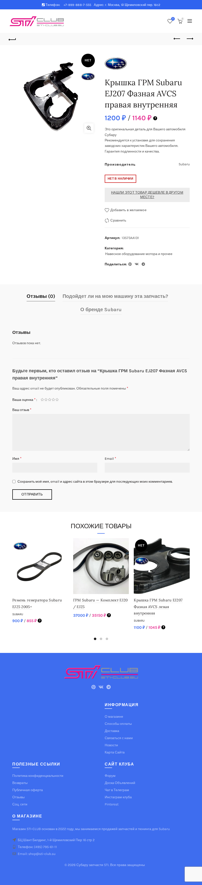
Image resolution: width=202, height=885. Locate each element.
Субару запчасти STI (92, 865)
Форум (110, 776)
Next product (190, 39)
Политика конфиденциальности (37, 776)
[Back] (12, 39)
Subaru (17, 614)
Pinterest (111, 804)
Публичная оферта (27, 790)
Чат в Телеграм (117, 790)
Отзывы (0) (41, 296)
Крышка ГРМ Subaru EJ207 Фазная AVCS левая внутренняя (158, 606)
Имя (17, 458)
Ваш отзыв (22, 409)
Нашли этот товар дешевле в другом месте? (147, 194)
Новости (111, 745)
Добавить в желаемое (128, 210)
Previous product (177, 39)
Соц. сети (19, 804)
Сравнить (118, 220)
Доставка (112, 731)
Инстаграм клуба (118, 797)
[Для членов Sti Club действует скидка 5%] (155, 118)
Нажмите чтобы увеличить (89, 128)
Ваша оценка (24, 399)
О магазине (114, 717)
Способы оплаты (118, 724)
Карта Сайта (115, 752)
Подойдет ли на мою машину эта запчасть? (115, 296)
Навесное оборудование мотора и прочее (138, 254)
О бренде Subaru (101, 309)
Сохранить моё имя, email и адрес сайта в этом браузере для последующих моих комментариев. (95, 481)
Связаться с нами (119, 738)
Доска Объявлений (120, 783)
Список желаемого (173, 18)
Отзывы (18, 797)
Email (110, 458)
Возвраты (20, 783)
